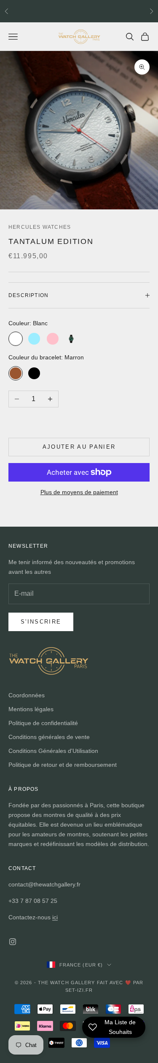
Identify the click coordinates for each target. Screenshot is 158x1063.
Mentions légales (31, 709)
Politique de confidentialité (43, 723)
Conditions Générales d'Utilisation (53, 750)
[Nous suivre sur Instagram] (12, 941)
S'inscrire (41, 622)
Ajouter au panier (79, 447)
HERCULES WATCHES (39, 227)
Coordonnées (26, 695)
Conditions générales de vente (49, 737)
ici (55, 917)
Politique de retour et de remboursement (62, 764)
